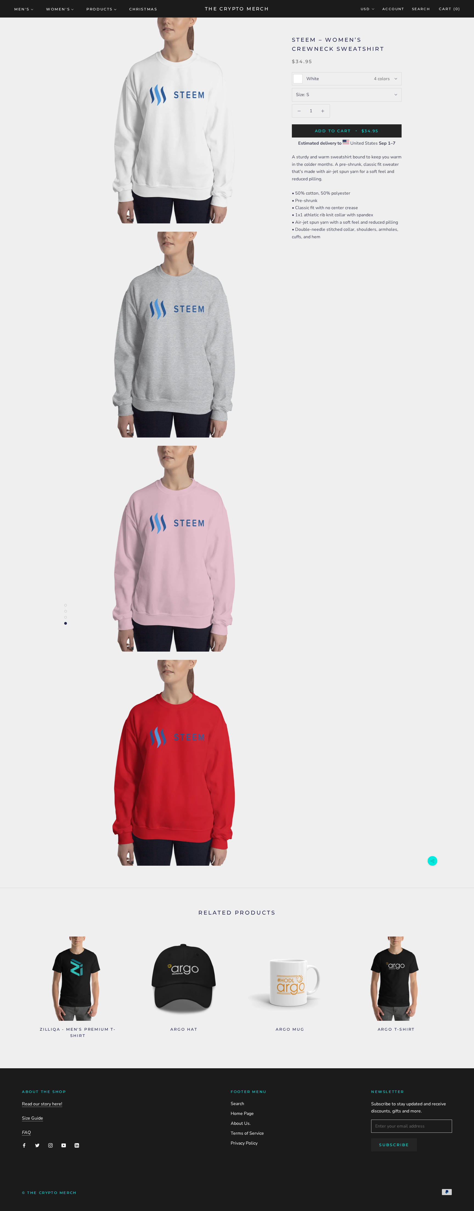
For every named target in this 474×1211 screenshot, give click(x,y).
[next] (457, 985)
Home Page (242, 1114)
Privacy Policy (244, 1143)
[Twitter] (37, 1145)
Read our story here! (42, 1104)
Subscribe (394, 1144)
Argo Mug (290, 1029)
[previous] (17, 985)
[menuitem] (24, 9)
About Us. (241, 1123)
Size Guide (32, 1118)
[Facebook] (24, 1145)
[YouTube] (63, 1145)
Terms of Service (247, 1133)
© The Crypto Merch (49, 1192)
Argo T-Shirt (396, 1029)
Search (421, 9)
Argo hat (183, 1029)
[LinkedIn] (77, 1145)
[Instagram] (50, 1145)
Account (393, 9)
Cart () (449, 9)
